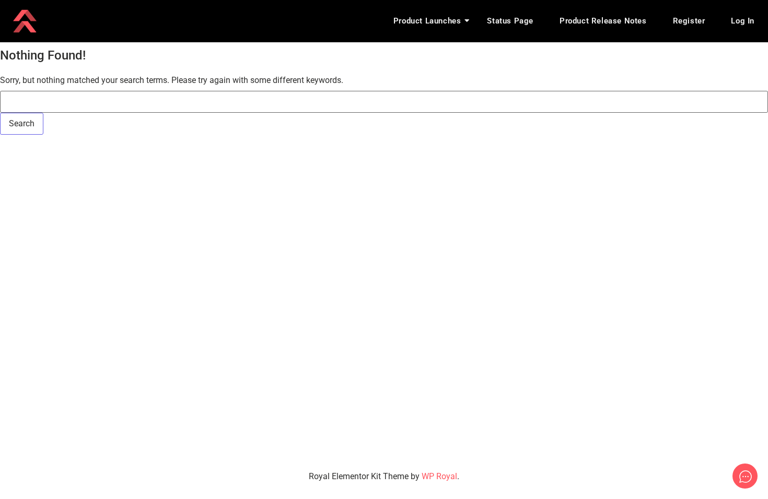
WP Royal (439, 476)
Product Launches (427, 21)
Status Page (510, 21)
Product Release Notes (603, 21)
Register (689, 21)
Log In (742, 21)
